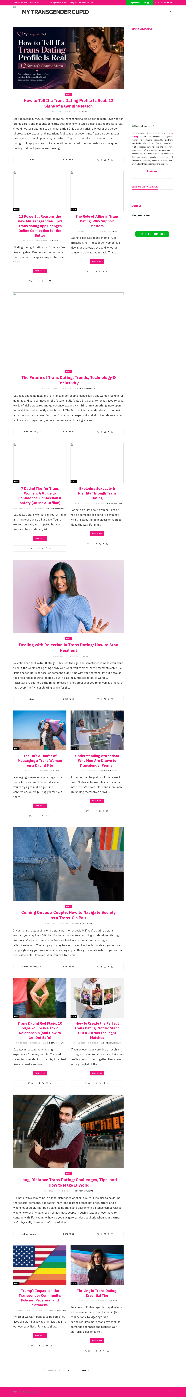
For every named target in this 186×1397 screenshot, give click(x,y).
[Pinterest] (108, 160)
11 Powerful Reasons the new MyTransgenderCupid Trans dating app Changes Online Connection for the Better (40, 226)
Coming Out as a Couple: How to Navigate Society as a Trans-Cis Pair (68, 915)
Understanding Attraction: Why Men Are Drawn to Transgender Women (97, 760)
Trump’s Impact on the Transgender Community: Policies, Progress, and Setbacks (40, 1297)
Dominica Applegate (86, 389)
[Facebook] (101, 160)
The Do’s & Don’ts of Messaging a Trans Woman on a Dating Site (40, 760)
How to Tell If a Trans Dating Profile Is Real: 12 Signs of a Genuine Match (61, 2)
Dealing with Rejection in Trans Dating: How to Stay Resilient (68, 647)
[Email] (112, 160)
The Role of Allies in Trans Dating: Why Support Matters (97, 221)
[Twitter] (105, 160)
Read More (68, 160)
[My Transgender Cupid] (54, 12)
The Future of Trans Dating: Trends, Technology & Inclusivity (68, 380)
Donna (84, 112)
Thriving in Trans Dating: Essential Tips (97, 1293)
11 (77, 1370)
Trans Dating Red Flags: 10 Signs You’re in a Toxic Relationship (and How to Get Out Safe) (40, 1030)
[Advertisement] (152, 77)
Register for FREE (138, 2)
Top (171, 1392)
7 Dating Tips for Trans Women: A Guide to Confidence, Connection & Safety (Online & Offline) (40, 495)
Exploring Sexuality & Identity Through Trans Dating (97, 493)
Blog (68, 94)
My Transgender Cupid (30, 1392)
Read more (152, 171)
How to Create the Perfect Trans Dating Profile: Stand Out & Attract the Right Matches (97, 1030)
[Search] (170, 12)
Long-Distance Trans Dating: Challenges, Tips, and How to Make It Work (68, 1182)
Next (84, 1370)
